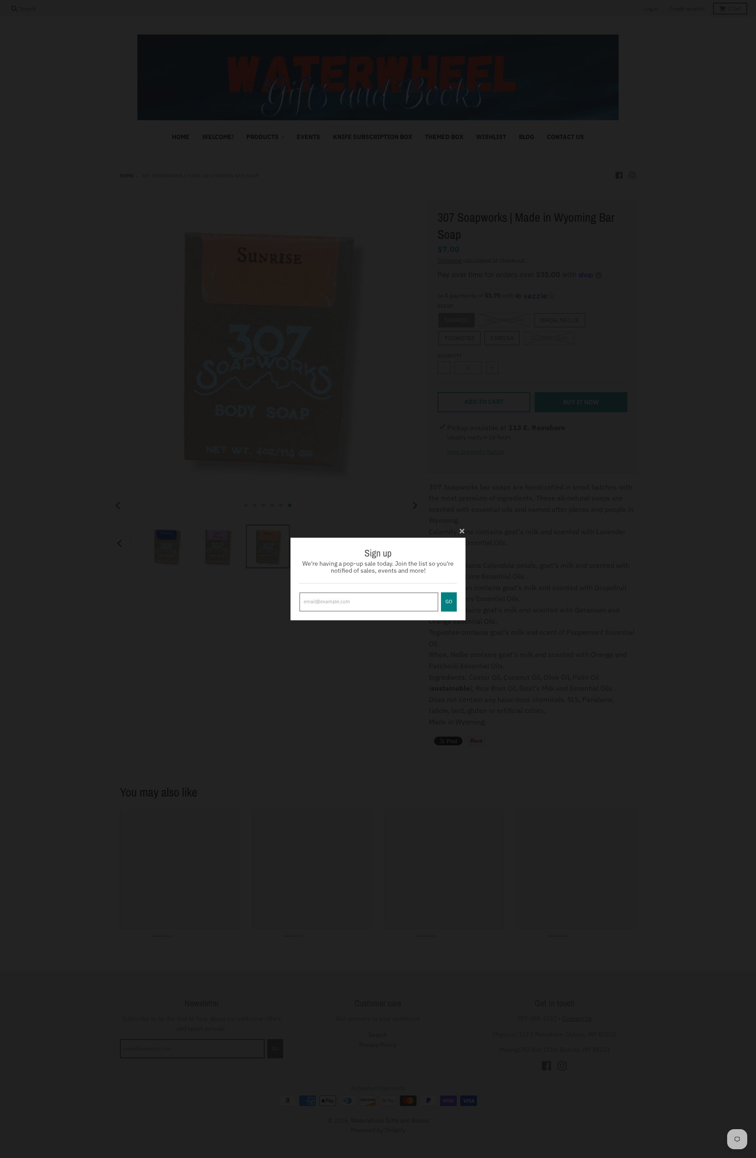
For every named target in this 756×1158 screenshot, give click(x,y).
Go (448, 601)
